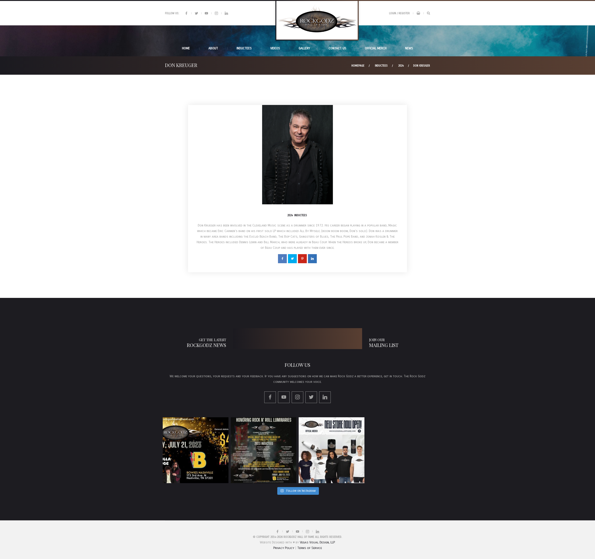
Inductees (381, 65)
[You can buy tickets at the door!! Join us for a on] (195, 450)
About (213, 48)
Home (186, 48)
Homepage (357, 65)
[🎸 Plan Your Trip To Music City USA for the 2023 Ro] (264, 450)
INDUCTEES (244, 48)
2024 (401, 65)
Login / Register (399, 13)
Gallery (304, 48)
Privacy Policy (283, 548)
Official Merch (376, 48)
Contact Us (337, 48)
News (409, 48)
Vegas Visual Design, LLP (317, 542)
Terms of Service (309, 548)
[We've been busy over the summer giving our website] (331, 450)
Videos (275, 48)
